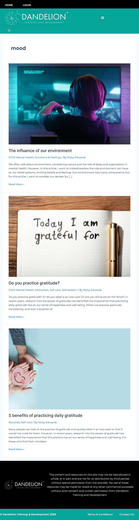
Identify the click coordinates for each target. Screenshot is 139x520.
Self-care (55, 290)
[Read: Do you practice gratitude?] (69, 236)
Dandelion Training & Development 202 (28, 514)
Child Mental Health (21, 157)
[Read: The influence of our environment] (69, 103)
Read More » (16, 184)
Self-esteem (69, 290)
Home (9, 5)
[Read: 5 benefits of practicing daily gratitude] (69, 368)
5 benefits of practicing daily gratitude (45, 415)
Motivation (41, 290)
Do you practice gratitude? (34, 283)
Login (27, 5)
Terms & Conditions (100, 514)
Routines (14, 422)
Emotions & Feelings (48, 157)
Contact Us (127, 514)
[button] (102, 17)
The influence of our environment (40, 150)
